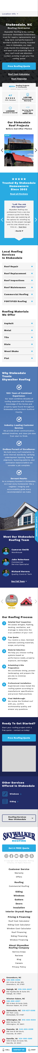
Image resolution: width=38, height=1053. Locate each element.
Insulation (19, 907)
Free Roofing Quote (19, 66)
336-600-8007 (13, 1001)
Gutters (19, 899)
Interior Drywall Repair (19, 911)
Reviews (19, 955)
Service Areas (19, 952)
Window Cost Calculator (19, 928)
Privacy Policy (19, 967)
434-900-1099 (25, 1039)
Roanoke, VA (12, 1029)
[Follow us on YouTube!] (16, 856)
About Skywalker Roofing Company (19, 946)
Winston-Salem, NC (15, 999)
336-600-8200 (13, 980)
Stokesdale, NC (13, 1010)
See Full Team (18, 581)
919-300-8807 (25, 989)
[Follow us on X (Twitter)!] (21, 856)
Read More (22, 227)
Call (7, 1050)
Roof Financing (19, 79)
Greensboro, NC (13, 977)
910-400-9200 (29, 1020)
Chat (33, 1050)
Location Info (9, 14)
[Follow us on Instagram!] (6, 856)
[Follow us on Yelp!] (32, 856)
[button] (2, 219)
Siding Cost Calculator (19, 925)
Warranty (19, 873)
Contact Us (18, 1050)
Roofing (18, 882)
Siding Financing (19, 936)
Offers (19, 877)
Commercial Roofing (19, 886)
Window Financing (19, 940)
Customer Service (19, 869)
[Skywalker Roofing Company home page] (19, 837)
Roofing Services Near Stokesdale (17, 818)
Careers (19, 963)
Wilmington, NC (13, 1020)
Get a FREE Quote (19, 848)
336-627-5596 (28, 1010)
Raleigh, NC (11, 989)
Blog (19, 959)
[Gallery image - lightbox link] (19, 150)
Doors (19, 903)
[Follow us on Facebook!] (11, 856)
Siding (19, 891)
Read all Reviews (19, 194)
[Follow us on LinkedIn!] (26, 856)
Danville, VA (12, 1039)
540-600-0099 (26, 1029)
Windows (19, 895)
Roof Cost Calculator (19, 74)
